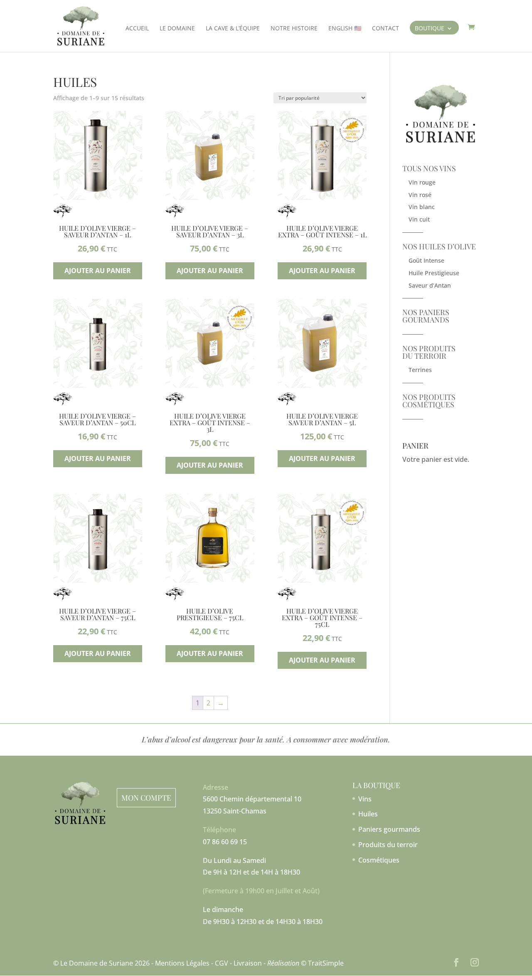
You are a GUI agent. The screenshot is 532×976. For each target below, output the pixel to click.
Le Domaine (177, 28)
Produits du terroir (388, 844)
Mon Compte (146, 798)
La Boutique (376, 785)
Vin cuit (419, 219)
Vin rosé (420, 195)
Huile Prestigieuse (434, 273)
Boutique (429, 29)
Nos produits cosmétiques (429, 400)
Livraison (248, 963)
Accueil (137, 28)
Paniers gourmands (389, 829)
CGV (221, 963)
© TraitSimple (322, 963)
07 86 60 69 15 (225, 841)
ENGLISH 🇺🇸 (344, 28)
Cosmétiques (378, 860)
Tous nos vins (429, 168)
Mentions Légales (182, 963)
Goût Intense (426, 260)
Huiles (368, 813)
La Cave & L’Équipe (233, 28)
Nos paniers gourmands (425, 316)
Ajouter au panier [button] (97, 270)
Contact (385, 28)
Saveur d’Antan (430, 285)
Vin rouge (422, 182)
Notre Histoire (294, 28)
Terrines (420, 370)
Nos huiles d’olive (439, 246)
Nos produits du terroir (429, 352)
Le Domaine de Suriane (96, 963)
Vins (365, 798)
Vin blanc (422, 207)
